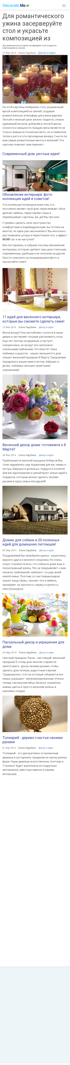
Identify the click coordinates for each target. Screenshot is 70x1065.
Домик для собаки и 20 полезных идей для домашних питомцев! (30, 542)
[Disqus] (35, 824)
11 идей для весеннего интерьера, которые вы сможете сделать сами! (33, 319)
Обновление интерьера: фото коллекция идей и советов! (27, 196)
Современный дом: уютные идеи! (31, 154)
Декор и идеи (47, 52)
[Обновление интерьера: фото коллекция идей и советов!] (35, 175)
